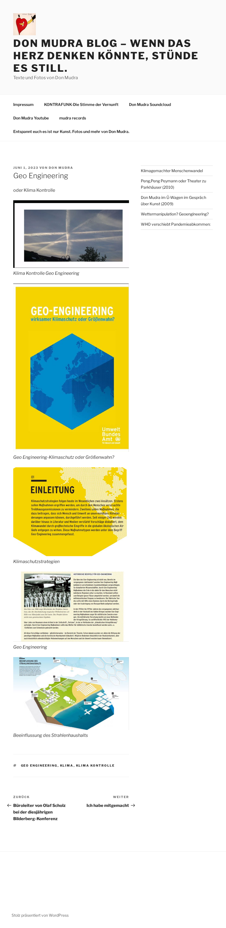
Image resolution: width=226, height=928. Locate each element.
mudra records (72, 118)
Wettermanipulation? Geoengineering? (175, 214)
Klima (67, 765)
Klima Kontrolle (95, 765)
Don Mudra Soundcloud (150, 104)
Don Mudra (61, 168)
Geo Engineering (39, 765)
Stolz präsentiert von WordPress (40, 915)
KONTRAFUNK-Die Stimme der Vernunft (81, 104)
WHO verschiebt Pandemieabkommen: (176, 224)
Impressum (23, 104)
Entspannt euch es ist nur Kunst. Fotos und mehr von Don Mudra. (71, 131)
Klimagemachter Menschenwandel (172, 170)
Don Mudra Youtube (31, 118)
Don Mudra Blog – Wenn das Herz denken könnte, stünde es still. (106, 55)
